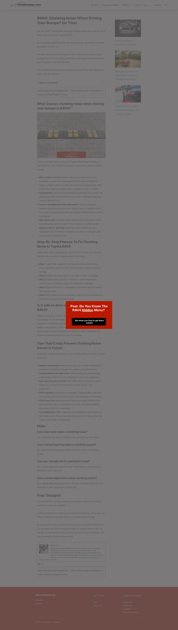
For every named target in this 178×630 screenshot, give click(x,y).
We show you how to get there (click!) (89, 321)
